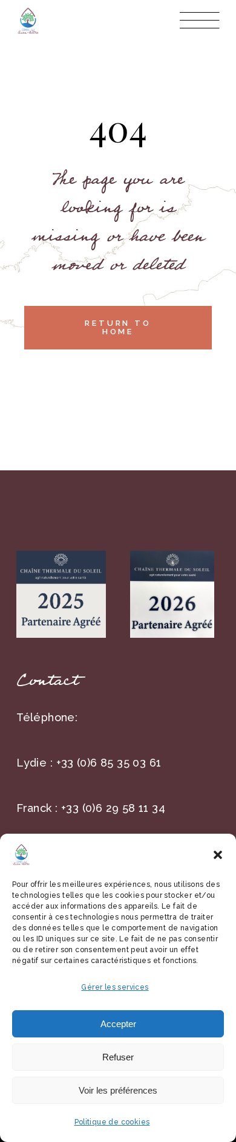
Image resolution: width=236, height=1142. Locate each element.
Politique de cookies (112, 1122)
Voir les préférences (118, 1090)
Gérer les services (114, 987)
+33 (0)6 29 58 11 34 (113, 808)
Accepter (118, 1024)
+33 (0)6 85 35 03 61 (109, 762)
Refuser (118, 1057)
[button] (218, 855)
